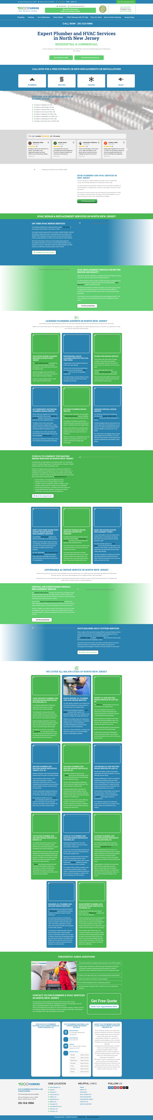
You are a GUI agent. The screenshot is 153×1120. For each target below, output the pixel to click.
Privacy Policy (82, 1117)
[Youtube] (115, 1087)
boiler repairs (44, 537)
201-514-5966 (26, 1103)
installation (83, 638)
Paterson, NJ (92, 913)
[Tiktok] (118, 1087)
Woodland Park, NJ (106, 846)
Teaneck (73, 862)
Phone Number (73, 1038)
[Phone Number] (65, 1039)
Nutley (67, 775)
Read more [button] (31, 156)
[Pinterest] (121, 1087)
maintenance (99, 638)
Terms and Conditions (93, 1117)
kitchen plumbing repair (71, 416)
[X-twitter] (127, 1087)
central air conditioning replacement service (52, 601)
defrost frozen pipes (105, 372)
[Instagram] (124, 1087)
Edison (36, 864)
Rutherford (37, 731)
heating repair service (61, 476)
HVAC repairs (66, 227)
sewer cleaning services (41, 363)
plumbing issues (47, 435)
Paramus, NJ (53, 911)
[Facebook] (109, 1087)
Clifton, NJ (99, 705)
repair (88, 638)
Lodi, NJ (97, 797)
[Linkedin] (112, 1087)
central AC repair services (41, 593)
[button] (27, 149)
